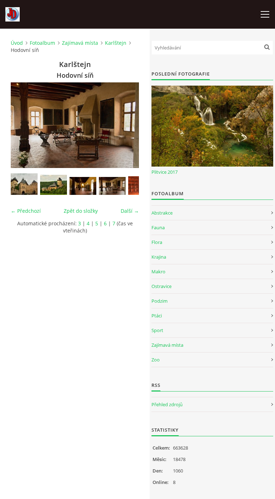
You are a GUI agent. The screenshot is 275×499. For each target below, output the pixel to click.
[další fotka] (127, 125)
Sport (157, 330)
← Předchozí (26, 210)
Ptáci (156, 315)
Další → (130, 210)
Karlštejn (115, 42)
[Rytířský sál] (82, 186)
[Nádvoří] (24, 184)
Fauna (158, 227)
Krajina (158, 257)
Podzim (159, 301)
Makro (158, 271)
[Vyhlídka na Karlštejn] (53, 185)
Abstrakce (162, 213)
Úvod (17, 42)
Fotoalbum (42, 42)
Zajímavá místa (80, 42)
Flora (156, 242)
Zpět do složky (81, 210)
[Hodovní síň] (112, 186)
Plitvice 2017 (164, 172)
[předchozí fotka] (22, 125)
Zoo (155, 359)
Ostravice (161, 286)
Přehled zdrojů (167, 404)
